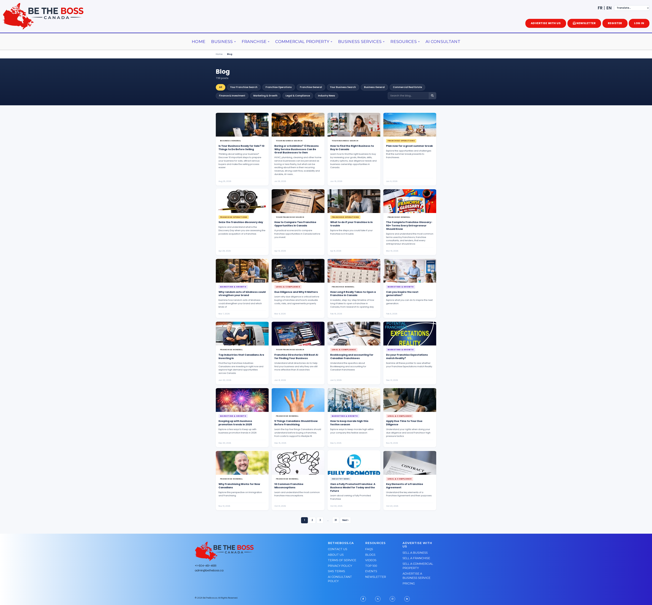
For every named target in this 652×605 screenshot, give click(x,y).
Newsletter (375, 577)
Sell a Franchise (416, 558)
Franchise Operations (279, 87)
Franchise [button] (254, 41)
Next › (345, 520)
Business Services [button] (360, 41)
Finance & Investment (232, 95)
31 (335, 520)
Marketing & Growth (265, 95)
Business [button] (222, 41)
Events (371, 571)
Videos (370, 560)
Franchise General (311, 87)
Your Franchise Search (243, 87)
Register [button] (615, 23)
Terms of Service (342, 560)
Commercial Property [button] (302, 41)
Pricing (409, 583)
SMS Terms (336, 571)
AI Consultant (442, 41)
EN (609, 8)
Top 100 (371, 565)
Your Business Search (343, 87)
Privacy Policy (340, 565)
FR (600, 8)
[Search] (432, 95)
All (220, 87)
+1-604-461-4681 (205, 566)
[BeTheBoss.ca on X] (378, 599)
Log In (639, 23)
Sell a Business (415, 552)
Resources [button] (403, 41)
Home (198, 41)
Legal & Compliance (298, 95)
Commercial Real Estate (407, 87)
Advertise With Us (546, 23)
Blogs (370, 554)
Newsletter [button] (586, 23)
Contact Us (337, 549)
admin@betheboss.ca (209, 570)
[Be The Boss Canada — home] (245, 551)
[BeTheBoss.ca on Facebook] (363, 599)
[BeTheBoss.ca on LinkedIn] (407, 599)
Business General (374, 87)
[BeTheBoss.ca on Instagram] (392, 599)
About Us (336, 554)
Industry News (326, 95)
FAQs (369, 549)
